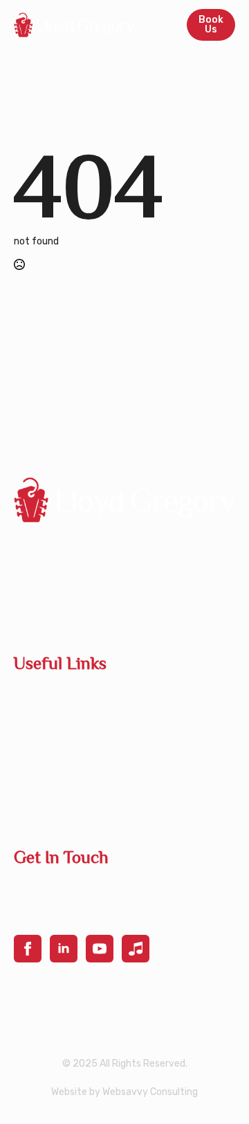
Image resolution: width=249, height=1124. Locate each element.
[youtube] (99, 948)
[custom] (135, 948)
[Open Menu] (160, 25)
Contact (34, 727)
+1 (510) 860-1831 (63, 913)
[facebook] (28, 948)
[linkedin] (63, 948)
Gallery (31, 779)
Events (31, 753)
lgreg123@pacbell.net (73, 888)
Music (28, 805)
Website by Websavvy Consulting (124, 1092)
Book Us (33, 700)
